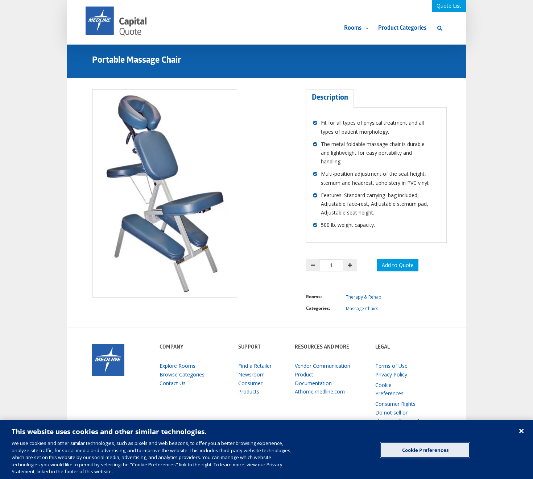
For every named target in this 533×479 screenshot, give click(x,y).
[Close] (521, 431)
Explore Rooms (177, 365)
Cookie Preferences (425, 449)
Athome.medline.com (320, 391)
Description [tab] (330, 98)
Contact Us (173, 383)
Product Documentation (313, 379)
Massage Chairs (362, 308)
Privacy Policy (391, 374)
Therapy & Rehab (363, 297)
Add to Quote (398, 265)
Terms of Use (391, 365)
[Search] (439, 28)
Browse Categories (182, 374)
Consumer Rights (395, 403)
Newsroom (251, 374)
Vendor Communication (322, 365)
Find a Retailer (255, 365)
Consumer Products (250, 387)
